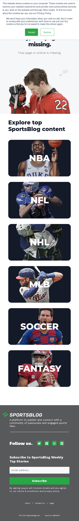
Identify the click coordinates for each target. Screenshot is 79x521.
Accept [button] (31, 32)
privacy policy (51, 491)
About (27, 503)
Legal (51, 503)
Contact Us (40, 503)
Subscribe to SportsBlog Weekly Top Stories (36, 459)
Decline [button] (47, 32)
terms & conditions (28, 491)
